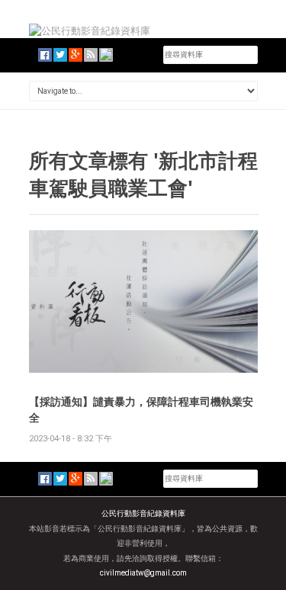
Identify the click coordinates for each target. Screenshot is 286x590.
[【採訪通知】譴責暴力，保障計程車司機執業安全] (143, 300)
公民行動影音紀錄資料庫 (143, 513)
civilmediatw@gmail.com (143, 573)
